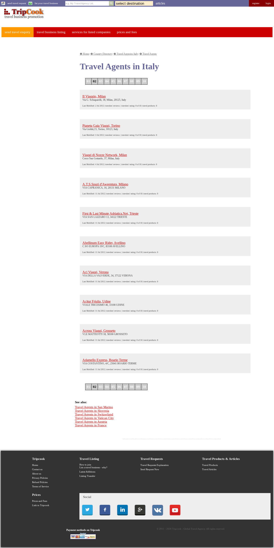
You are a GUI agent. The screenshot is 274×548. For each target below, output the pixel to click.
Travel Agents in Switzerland (94, 414)
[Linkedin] (122, 517)
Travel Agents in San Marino (94, 407)
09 (138, 81)
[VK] (157, 517)
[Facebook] (104, 517)
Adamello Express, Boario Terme (105, 360)
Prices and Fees (39, 501)
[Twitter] (87, 517)
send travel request (16, 3)
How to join (85, 465)
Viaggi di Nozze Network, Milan (104, 155)
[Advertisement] (33, 105)
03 (101, 81)
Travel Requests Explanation (154, 465)
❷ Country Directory (101, 53)
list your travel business (46, 3)
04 (107, 81)
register (255, 3)
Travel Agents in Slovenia (92, 410)
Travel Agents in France (91, 425)
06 (119, 81)
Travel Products (210, 465)
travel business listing (51, 32)
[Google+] (140, 517)
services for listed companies (91, 32)
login (268, 3)
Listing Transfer (87, 476)
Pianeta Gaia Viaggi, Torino (101, 125)
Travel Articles (209, 469)
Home (35, 465)
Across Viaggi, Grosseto (98, 330)
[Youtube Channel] (175, 517)
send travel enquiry (17, 32)
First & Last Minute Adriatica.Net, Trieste (110, 213)
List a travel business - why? (93, 467)
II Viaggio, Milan (94, 96)
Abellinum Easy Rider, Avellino (103, 243)
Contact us (37, 469)
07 (125, 81)
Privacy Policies (40, 478)
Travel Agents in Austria (91, 421)
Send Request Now (149, 469)
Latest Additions (87, 472)
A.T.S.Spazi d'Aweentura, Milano (105, 184)
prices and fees (127, 32)
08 (132, 81)
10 (144, 81)
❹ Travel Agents (148, 53)
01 (88, 81)
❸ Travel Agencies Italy (126, 53)
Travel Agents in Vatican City (94, 418)
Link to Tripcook (40, 505)
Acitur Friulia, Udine (96, 301)
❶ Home (84, 53)
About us (36, 474)
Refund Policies (40, 482)
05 (113, 81)
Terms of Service (40, 486)
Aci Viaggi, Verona (95, 272)
